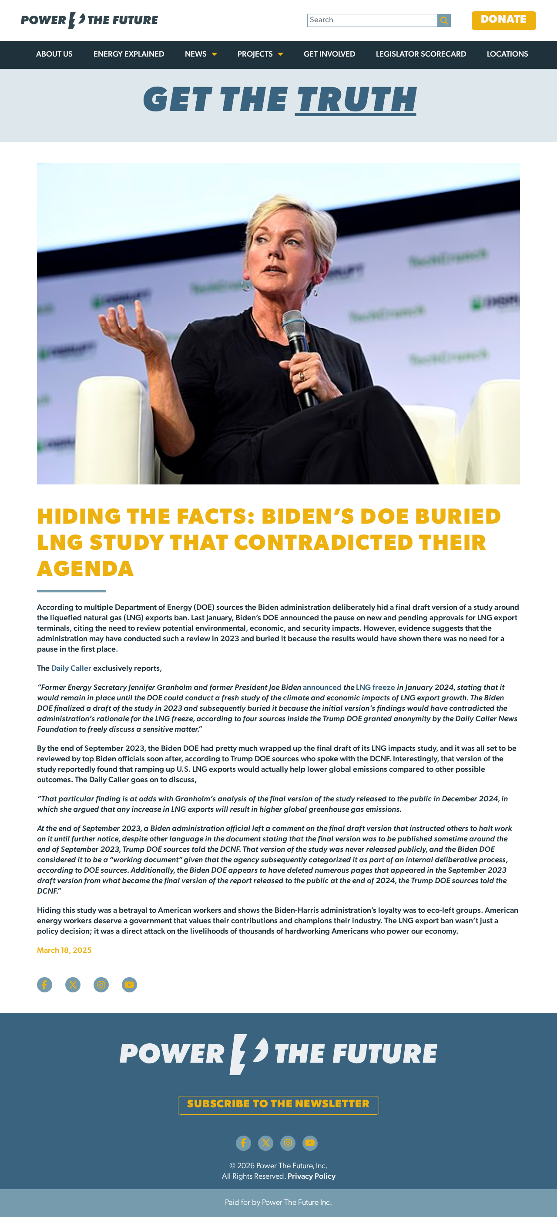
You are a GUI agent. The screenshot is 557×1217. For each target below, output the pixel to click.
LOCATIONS (507, 55)
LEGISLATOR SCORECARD (421, 55)
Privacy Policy (312, 1177)
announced (322, 688)
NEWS (196, 55)
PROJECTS (256, 55)
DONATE (504, 19)
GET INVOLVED (329, 55)
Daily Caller (71, 669)
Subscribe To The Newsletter (278, 1104)
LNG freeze (375, 688)
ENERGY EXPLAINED (129, 55)
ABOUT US (54, 55)
